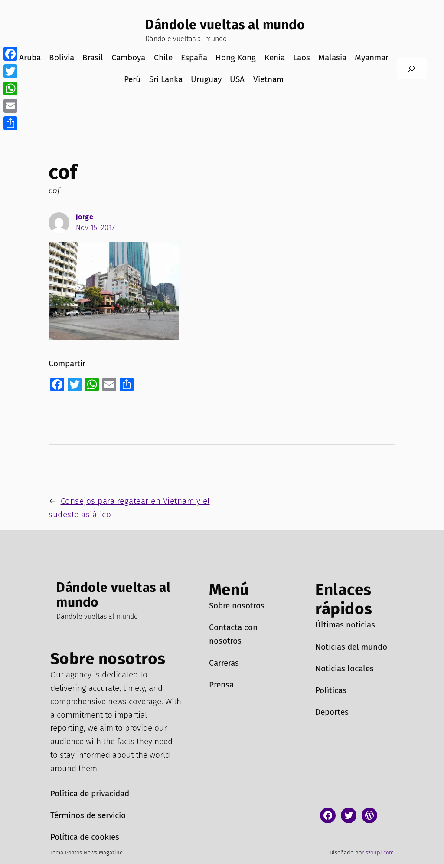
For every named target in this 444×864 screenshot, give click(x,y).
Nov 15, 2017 (95, 227)
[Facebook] (10, 53)
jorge (85, 217)
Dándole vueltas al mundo (225, 25)
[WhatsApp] (10, 88)
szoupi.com (380, 852)
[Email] (10, 106)
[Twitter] (10, 71)
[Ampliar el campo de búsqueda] (412, 68)
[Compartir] (10, 123)
